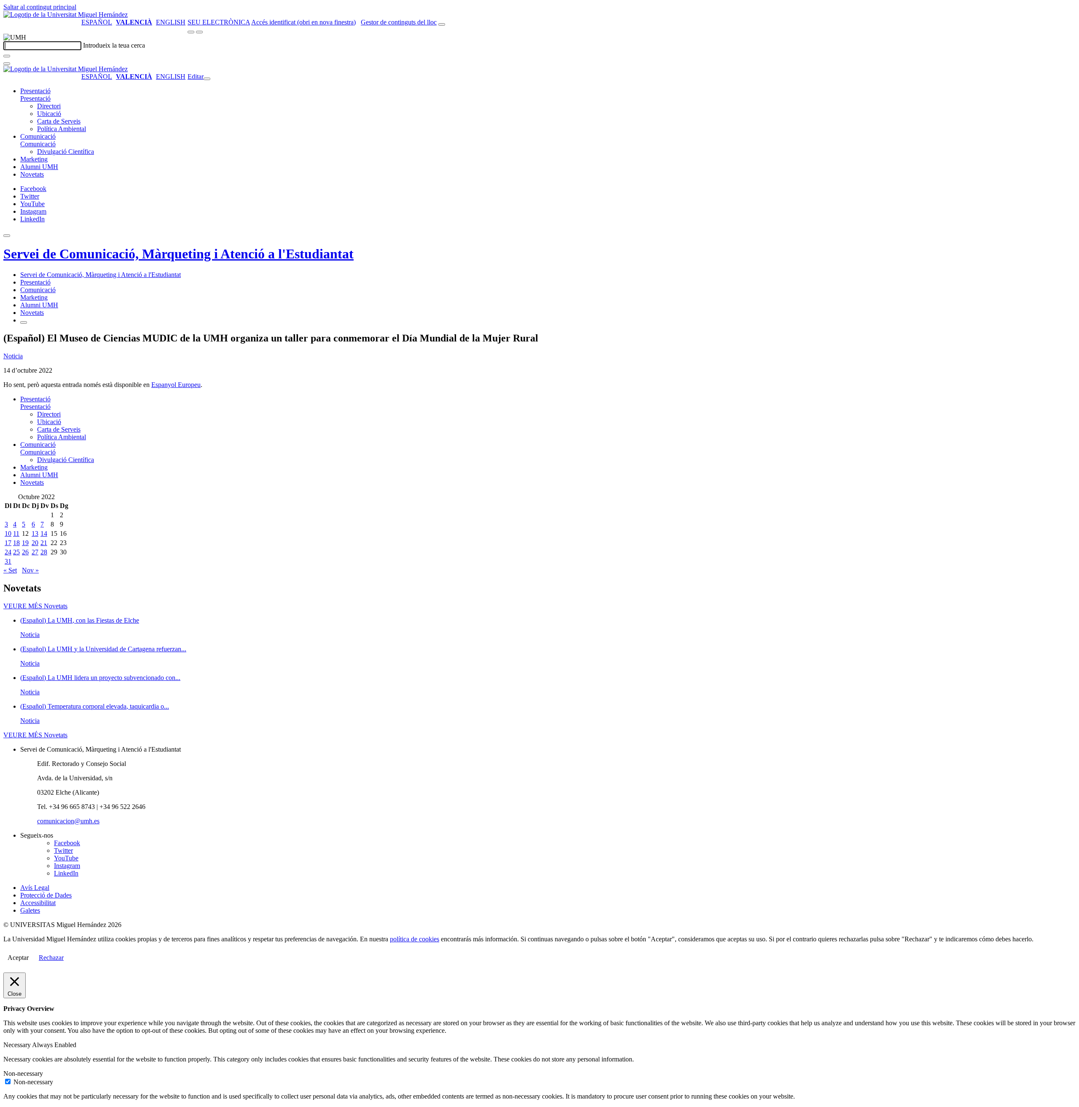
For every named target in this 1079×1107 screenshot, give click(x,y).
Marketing (34, 159)
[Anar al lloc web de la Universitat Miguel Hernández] (65, 14)
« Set (10, 570)
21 (43, 542)
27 (35, 552)
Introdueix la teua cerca (114, 45)
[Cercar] (6, 56)
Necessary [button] (17, 1044)
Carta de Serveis (59, 121)
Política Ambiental (61, 128)
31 (8, 561)
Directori (49, 106)
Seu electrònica (219, 22)
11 (16, 533)
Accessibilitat (38, 902)
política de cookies (414, 939)
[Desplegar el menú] (199, 32)
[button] (35, 98)
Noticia (13, 356)
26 (25, 552)
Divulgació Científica (65, 151)
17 (8, 542)
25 (16, 552)
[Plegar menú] (207, 79)
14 (43, 533)
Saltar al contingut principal (39, 7)
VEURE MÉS (35, 606)
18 (16, 542)
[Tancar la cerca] (6, 63)
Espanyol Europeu (176, 384)
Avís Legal (34, 887)
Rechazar (51, 957)
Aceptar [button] (18, 957)
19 (25, 542)
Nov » (30, 570)
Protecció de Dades (46, 895)
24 (8, 552)
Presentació (35, 90)
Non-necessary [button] (23, 1073)
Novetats (32, 174)
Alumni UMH (39, 166)
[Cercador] (441, 24)
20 (35, 542)
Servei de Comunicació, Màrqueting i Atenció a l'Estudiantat (178, 253)
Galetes (30, 910)
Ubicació (49, 113)
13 (35, 533)
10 (8, 533)
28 (43, 552)
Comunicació (38, 136)
